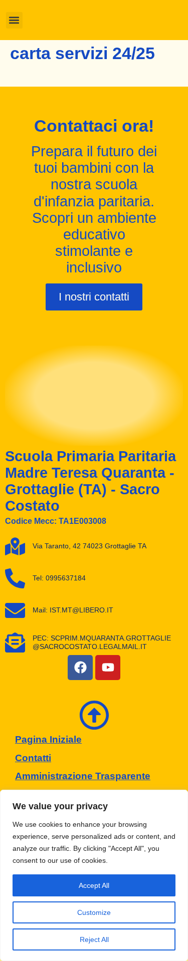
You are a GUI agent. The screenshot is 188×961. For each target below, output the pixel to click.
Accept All (94, 885)
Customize (94, 912)
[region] (94, 875)
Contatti (33, 758)
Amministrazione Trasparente (82, 776)
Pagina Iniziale (48, 739)
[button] (14, 20)
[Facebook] (80, 667)
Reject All (94, 939)
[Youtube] (107, 667)
